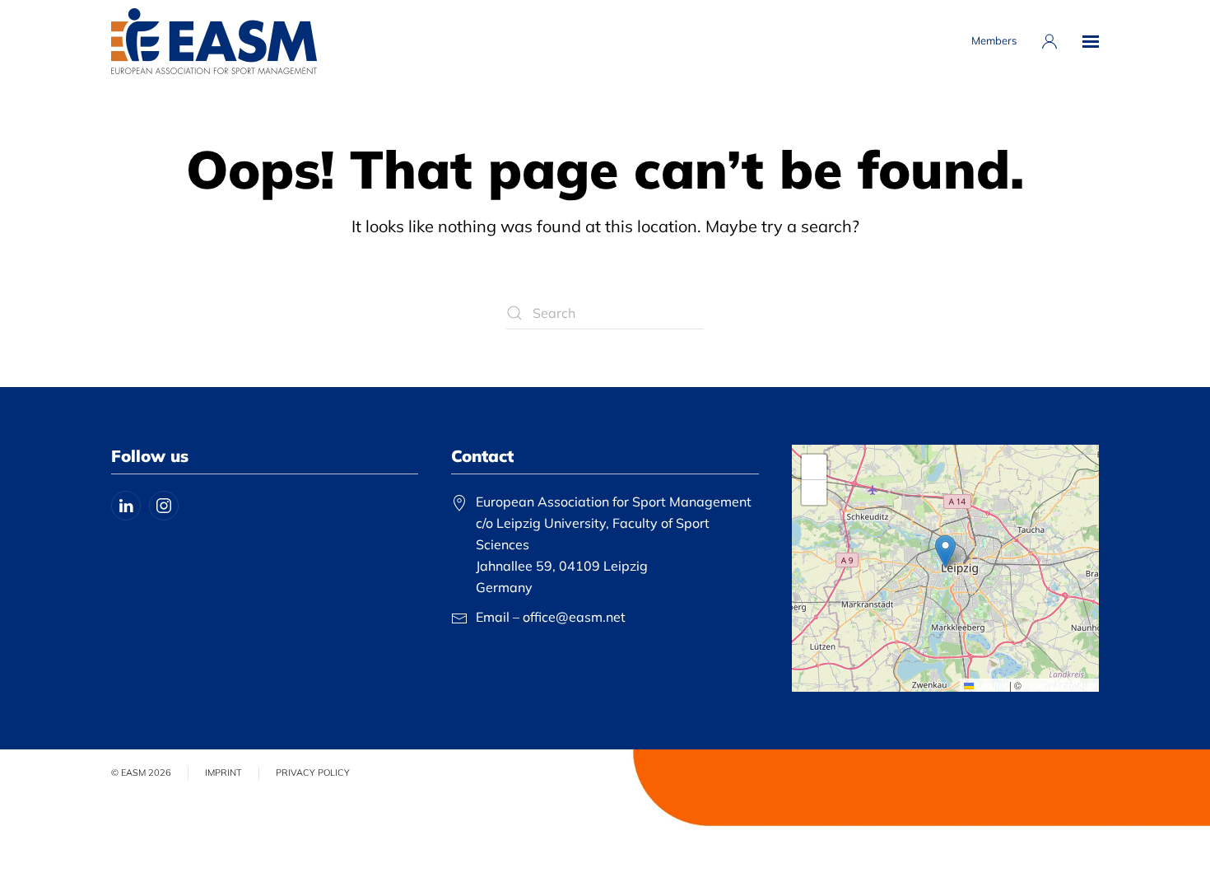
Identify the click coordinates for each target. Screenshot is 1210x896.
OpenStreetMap (1059, 685)
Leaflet (990, 685)
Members (994, 40)
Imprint (223, 772)
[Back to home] (214, 41)
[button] (1090, 41)
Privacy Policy (313, 772)
